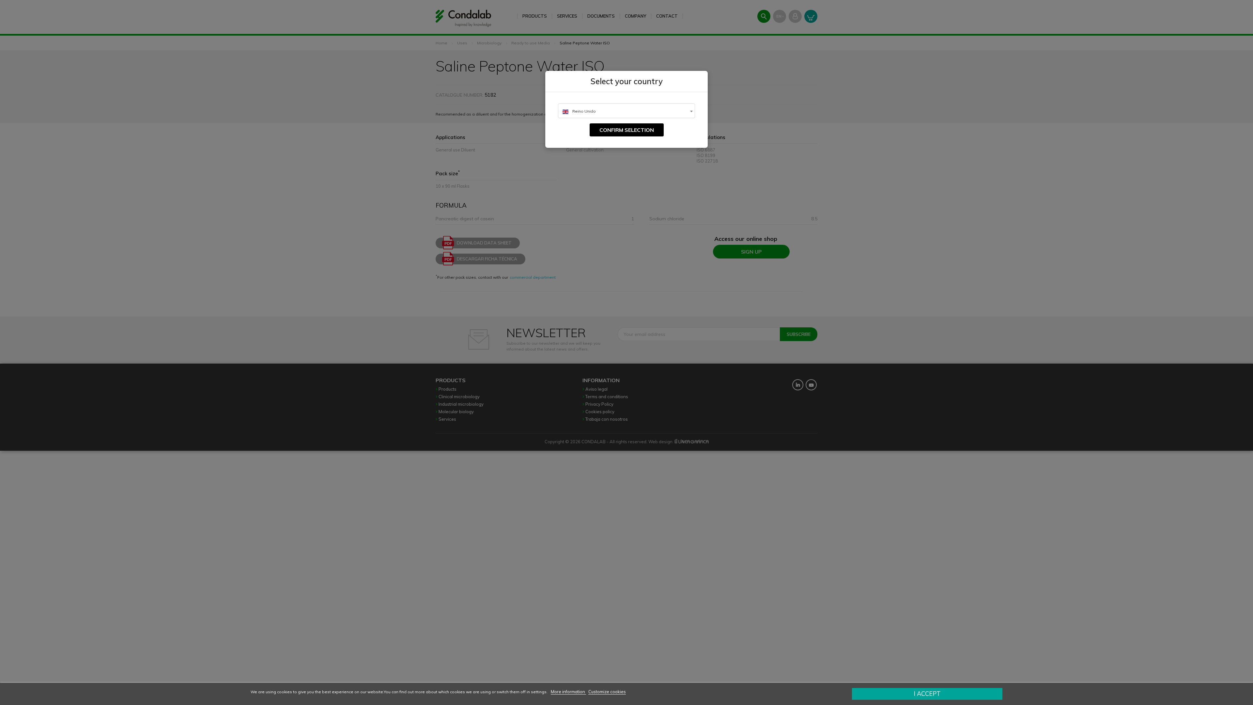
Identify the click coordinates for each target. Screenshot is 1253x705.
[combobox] (626, 110)
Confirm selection (626, 130)
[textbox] (626, 111)
